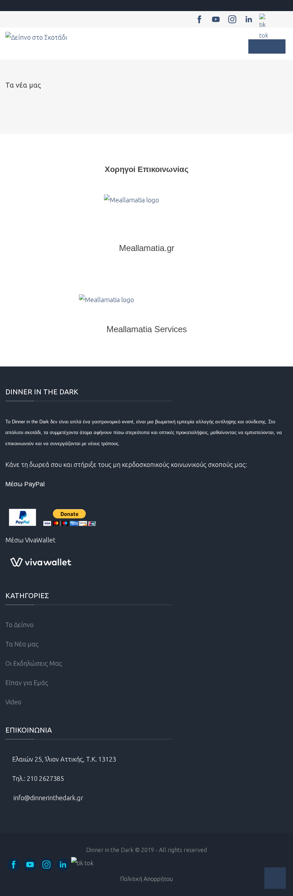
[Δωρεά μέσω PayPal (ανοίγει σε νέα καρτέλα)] (52, 517)
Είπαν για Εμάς (26, 682)
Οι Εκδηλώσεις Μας (33, 663)
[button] (275, 878)
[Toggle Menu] (266, 46)
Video (13, 701)
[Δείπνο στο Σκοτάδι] (36, 37)
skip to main (15, 6)
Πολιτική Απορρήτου (146, 879)
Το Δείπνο (19, 624)
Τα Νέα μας (22, 644)
